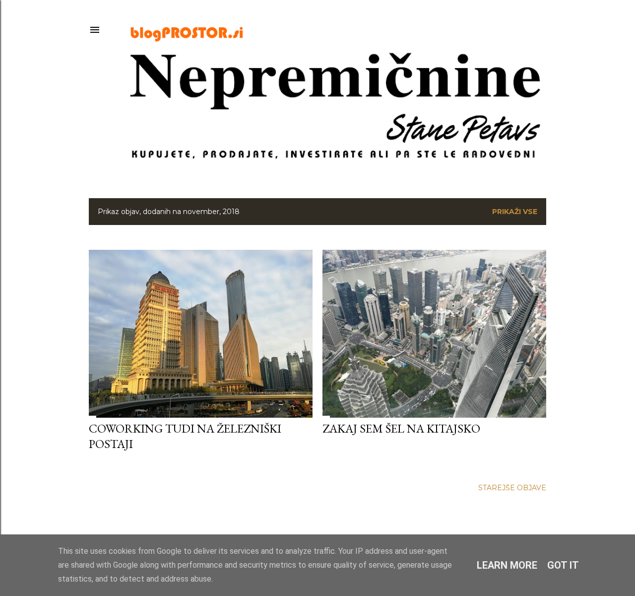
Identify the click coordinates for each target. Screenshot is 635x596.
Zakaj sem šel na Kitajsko (401, 428)
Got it (563, 565)
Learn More (507, 565)
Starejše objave (512, 487)
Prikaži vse (514, 211)
